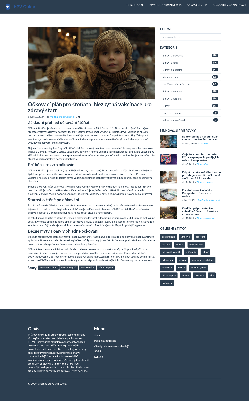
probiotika (167, 283)
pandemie (167, 267)
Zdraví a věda (170, 62)
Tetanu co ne (135, 5)
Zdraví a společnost (174, 120)
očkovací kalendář (171, 252)
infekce (181, 267)
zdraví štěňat (87, 267)
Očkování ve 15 (197, 5)
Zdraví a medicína (172, 69)
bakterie (166, 244)
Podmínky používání (105, 340)
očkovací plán (106, 267)
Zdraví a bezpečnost (205, 218)
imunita (179, 244)
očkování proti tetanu (203, 260)
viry (212, 275)
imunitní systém (198, 267)
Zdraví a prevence (173, 55)
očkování (200, 236)
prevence (199, 275)
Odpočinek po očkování (229, 5)
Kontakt (98, 356)
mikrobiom (167, 260)
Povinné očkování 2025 (165, 5)
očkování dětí (196, 244)
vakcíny (182, 260)
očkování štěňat (48, 267)
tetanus (185, 275)
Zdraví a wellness (172, 91)
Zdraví (166, 105)
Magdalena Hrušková (62, 116)
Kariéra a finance (172, 112)
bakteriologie (168, 236)
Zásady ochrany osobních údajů (111, 346)
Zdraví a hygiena (172, 98)
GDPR (97, 351)
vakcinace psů (68, 267)
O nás (97, 335)
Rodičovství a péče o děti (177, 84)
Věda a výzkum (171, 77)
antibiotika (191, 252)
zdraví (205, 252)
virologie (185, 236)
